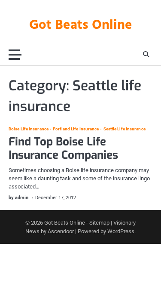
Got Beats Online (80, 25)
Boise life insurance (29, 129)
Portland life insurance (76, 129)
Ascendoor (61, 231)
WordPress (120, 231)
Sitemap (99, 222)
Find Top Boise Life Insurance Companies (63, 148)
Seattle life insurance (124, 129)
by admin (18, 198)
